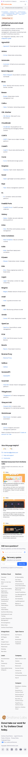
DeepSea (5, 170)
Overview (3, 577)
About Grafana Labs (20, 658)
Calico (5, 107)
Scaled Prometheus (20, 592)
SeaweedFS (6, 376)
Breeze (5, 96)
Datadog (3, 649)
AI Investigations (5, 622)
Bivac (4, 85)
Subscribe (22, 564)
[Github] (16, 749)
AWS (2, 639)
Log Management (19, 601)
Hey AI (17, 677)
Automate (6, 64)
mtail (4, 300)
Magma (5, 291)
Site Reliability (19, 598)
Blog (2, 661)
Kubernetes (4, 646)
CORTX (5, 139)
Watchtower (6, 417)
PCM (4, 338)
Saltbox (5, 367)
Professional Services (21, 675)
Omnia (5, 318)
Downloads (18, 639)
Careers (17, 661)
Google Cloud (4, 642)
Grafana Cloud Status (7, 627)
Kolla (4, 250)
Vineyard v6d (7, 406)
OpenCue (6, 327)
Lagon (5, 281)
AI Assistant (4, 586)
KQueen (5, 261)
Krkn (4, 270)
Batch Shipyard (7, 75)
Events (3, 665)
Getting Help (18, 673)
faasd (4, 179)
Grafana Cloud (13, 11)
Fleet (4, 187)
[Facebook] (2, 749)
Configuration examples (12, 14)
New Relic (3, 651)
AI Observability (19, 577)
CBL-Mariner (7, 116)
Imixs (4, 229)
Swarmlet (6, 384)
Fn (4, 196)
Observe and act (21, 11)
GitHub (17, 637)
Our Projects (18, 634)
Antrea (5, 55)
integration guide (6, 38)
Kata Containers (8, 239)
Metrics (17, 13)
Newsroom (18, 665)
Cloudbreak (6, 127)
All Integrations (5, 634)
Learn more (22, 1)
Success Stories (19, 668)
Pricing (3, 579)
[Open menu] (25, 4)
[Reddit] (25, 749)
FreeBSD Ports (7, 207)
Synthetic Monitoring (6, 612)
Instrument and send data (8, 13)
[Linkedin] (11, 749)
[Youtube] (20, 749)
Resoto (5, 349)
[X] (7, 749)
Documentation (4, 11)
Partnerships (18, 663)
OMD (4, 309)
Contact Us (18, 670)
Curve (5, 161)
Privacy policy (19, 567)
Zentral (5, 427)
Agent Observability (6, 588)
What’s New (4, 625)
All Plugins (4, 637)
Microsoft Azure (5, 644)
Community (4, 663)
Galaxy (5, 218)
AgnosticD (6, 46)
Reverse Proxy (7, 358)
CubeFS (5, 150)
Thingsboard (6, 395)
